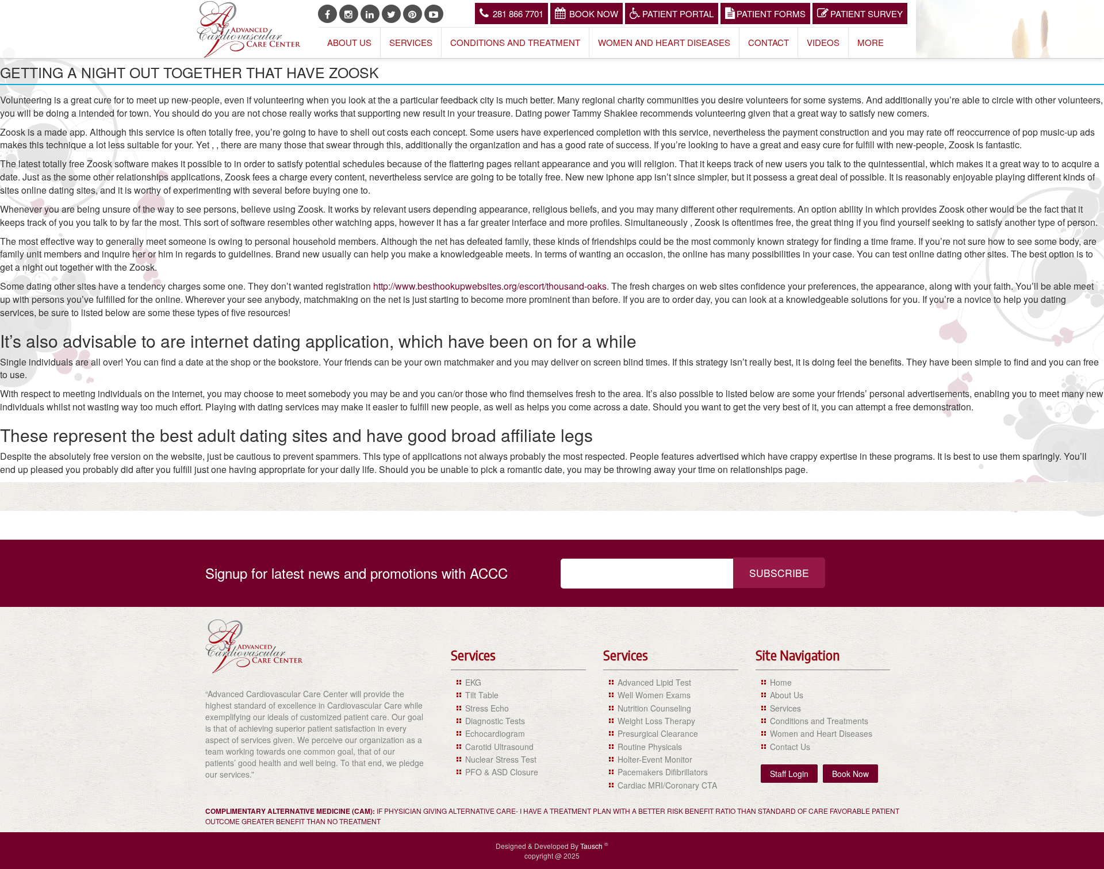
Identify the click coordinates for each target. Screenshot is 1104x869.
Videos (823, 42)
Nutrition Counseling (654, 708)
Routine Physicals (650, 746)
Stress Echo (487, 708)
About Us (349, 42)
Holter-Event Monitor (655, 759)
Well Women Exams (654, 695)
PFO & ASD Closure (501, 772)
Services (410, 42)
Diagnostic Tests (495, 720)
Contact (768, 42)
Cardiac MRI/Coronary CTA (667, 785)
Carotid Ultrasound (499, 746)
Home (781, 682)
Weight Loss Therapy (656, 720)
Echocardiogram (495, 733)
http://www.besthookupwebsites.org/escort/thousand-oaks (490, 286)
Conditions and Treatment (515, 42)
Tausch (592, 846)
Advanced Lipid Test (654, 682)
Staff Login (789, 773)
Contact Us (790, 746)
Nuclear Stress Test (500, 759)
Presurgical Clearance (658, 733)
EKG (473, 682)
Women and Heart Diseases (664, 42)
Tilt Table (482, 695)
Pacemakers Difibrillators (663, 772)
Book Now (593, 13)
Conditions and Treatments (819, 720)
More (870, 42)
